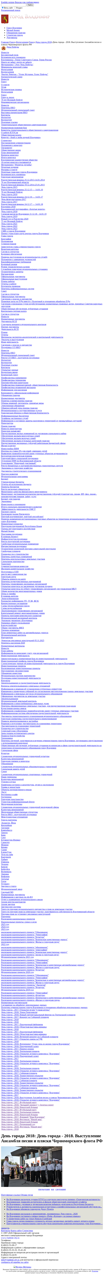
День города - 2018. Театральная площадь (20, 1051)
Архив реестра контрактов (13, 902)
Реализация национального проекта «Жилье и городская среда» (30, 1000)
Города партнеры (9, 820)
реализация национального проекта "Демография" (24, 934)
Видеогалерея (7, 72)
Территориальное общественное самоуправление (23, 125)
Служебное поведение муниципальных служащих (24, 269)
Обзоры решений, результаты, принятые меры (22, 403)
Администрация (8, 244)
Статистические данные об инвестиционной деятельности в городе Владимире (38, 663)
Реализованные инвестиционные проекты (20, 668)
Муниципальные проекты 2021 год (17, 957)
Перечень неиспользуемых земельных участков (23, 559)
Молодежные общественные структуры (19, 812)
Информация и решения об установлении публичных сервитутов (31, 689)
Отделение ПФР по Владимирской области (21, 461)
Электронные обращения (12, 405)
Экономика (6, 501)
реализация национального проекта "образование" (24, 947)
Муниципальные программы (14, 476)
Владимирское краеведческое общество (19, 160)
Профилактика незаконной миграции (18, 387)
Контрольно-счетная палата (14, 311)
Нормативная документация (14, 1002)
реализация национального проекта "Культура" (23, 937)
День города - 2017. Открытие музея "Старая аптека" (25, 1010)
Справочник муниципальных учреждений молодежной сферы (30, 807)
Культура (5, 753)
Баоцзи (4, 867)
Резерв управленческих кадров (15, 267)
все (52, 1189)
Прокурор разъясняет (11, 431)
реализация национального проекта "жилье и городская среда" (30, 955)
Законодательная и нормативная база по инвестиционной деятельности (34, 658)
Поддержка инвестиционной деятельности (21, 678)
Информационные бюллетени (15, 416)
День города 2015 (9, 187)
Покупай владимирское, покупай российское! (22, 516)
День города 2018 (43, 42)
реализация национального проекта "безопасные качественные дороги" (34, 952)
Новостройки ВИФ (10, 448)
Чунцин (4, 864)
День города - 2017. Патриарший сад (18, 1124)
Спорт (4, 771)
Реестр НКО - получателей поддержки (19, 814)
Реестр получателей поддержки (15, 541)
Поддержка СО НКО (10, 347)
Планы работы (8, 281)
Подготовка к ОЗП (10, 572)
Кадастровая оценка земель (13, 708)
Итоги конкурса (8, 157)
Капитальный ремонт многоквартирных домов (23, 613)
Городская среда (8, 576)
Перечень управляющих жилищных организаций (24, 584)
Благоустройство (9, 625)
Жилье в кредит (8, 445)
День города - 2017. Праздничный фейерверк (22, 1024)
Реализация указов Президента (15, 514)
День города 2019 (9, 216)
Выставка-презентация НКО (14, 112)
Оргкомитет (6, 148)
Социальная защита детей (13, 769)
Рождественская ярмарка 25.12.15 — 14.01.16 (22, 189)
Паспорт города (8, 512)
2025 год (5, 924)
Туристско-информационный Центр (18, 802)
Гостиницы (6, 797)
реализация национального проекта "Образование (24, 932)
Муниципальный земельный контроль (19, 701)
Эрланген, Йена (8, 823)
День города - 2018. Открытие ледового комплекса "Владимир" (30, 1054)
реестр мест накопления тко (14, 574)
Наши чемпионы (9, 777)
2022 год (5, 944)
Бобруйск (5, 869)
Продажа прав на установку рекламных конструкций (25, 914)
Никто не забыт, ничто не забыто (16, 62)
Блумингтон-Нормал (10, 840)
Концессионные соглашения (14, 603)
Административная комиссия (14, 566)
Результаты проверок (10, 286)
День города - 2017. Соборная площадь (19, 1073)
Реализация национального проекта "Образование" (25, 960)
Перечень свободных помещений (16, 556)
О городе (5, 84)
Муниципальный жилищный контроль (19, 618)
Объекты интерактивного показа (16, 789)
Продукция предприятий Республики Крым (21, 526)
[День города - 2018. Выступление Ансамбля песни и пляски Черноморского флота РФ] (31, 1166)
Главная (4, 42)
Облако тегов (27, 1195)
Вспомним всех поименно (13, 57)
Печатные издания (9, 167)
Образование (7, 763)
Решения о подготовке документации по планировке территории (31, 723)
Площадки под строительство (15, 554)
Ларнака (5, 874)
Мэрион (5, 845)
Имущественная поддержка (14, 546)
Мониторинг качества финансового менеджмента (24, 491)
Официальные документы (13, 276)
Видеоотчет (6, 120)
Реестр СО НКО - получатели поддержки (20, 358)
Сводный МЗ (7, 892)
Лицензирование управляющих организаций (22, 611)
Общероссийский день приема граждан (19, 408)
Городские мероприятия (12, 177)
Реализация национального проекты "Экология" (23, 985)
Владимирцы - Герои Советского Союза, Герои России (26, 60)
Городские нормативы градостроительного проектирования (29, 719)
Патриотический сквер (11, 77)
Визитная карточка (10, 249)
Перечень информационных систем (17, 289)
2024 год (5, 927)
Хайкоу (4, 859)
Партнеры (5, 916)
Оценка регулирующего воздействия (18, 529)
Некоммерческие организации (15, 102)
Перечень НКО (8, 107)
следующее (61, 1189)
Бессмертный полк (9, 55)
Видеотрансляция (9, 372)
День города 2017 (9, 202)
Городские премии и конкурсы (15, 761)
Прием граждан (8, 426)
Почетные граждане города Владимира (19, 172)
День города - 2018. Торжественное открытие (22, 1075)
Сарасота (5, 842)
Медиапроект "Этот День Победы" (17, 64)
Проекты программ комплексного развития (21, 615)
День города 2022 (9, 226)
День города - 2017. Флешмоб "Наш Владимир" (23, 1117)
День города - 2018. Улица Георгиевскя (19, 1012)
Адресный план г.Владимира (14, 731)
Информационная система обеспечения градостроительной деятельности (35, 713)
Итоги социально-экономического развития (21, 507)
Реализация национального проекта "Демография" (24, 962)
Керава (4, 847)
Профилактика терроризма (13, 380)
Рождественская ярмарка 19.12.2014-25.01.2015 (23, 185)
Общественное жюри (11, 150)
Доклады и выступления (12, 339)
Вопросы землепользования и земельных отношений (25, 686)
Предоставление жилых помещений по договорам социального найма (33, 433)
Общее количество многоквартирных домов (21, 591)
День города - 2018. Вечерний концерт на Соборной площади (29, 1037)
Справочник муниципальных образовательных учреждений (29, 766)
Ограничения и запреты (12, 271)
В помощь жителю (9, 596)
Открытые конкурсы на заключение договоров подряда (26, 586)
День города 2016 (9, 194)
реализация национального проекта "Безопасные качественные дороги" (34, 939)
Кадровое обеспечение (11, 254)
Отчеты (4, 335)
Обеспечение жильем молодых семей (18, 438)
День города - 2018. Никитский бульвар (19, 1107)
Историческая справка (11, 89)
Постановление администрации (16, 143)
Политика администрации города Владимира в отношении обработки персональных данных (44, 1007)
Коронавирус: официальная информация (20, 393)
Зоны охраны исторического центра (17, 733)
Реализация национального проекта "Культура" (23, 970)
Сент (3, 837)
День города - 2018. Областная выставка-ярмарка (24, 1027)
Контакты (5, 115)
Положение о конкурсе (11, 145)
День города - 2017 (10, 1058)
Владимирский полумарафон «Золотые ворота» (23, 209)
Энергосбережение (10, 598)
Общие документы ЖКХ (12, 628)
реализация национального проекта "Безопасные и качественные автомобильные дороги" (42, 980)
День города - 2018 (10, 1019)
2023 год (5, 929)
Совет (4, 291)
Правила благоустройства (13, 736)
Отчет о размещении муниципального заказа (22, 899)
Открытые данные (9, 370)
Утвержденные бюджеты (12, 482)
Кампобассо (6, 830)
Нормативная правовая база (14, 128)
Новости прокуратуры (11, 428)
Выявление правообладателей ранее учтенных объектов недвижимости (34, 453)
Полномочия (7, 241)
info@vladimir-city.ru (10, 1260)
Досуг (4, 792)
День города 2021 (9, 224)
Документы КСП (9, 321)
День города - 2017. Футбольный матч (18, 1102)
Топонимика (7, 738)
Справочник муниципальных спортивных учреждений (26, 774)
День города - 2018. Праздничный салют (20, 1046)
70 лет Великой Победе (12, 100)
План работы (7, 651)
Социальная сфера (9, 750)
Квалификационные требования (16, 262)
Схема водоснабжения (11, 608)
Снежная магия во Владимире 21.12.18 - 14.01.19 (23, 214)
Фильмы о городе (9, 169)
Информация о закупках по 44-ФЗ (17, 897)
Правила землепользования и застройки (19, 721)
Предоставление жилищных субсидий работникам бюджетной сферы (33, 443)
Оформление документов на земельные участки (23, 696)
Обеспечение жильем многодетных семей (20, 436)
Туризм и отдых (8, 782)
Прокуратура (7, 423)
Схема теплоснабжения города (15, 606)
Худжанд (5, 884)
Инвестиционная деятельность (15, 655)
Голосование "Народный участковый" (18, 463)
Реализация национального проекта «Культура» (23, 995)
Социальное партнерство (12, 561)
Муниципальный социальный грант (18, 110)
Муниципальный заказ (11, 889)
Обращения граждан (15, 33)
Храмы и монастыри (10, 787)
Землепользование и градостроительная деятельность (26, 683)
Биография (6, 239)
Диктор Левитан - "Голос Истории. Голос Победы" (24, 74)
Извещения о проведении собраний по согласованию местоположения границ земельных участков (47, 691)
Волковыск (6, 871)
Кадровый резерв (9, 264)
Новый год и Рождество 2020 (14, 219)
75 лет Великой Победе (12, 221)
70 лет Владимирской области (15, 182)
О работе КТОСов (9, 132)
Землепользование (9, 699)
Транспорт (6, 564)
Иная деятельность (9, 342)
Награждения (7, 274)
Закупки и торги (8, 886)
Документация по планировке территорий (20, 726)
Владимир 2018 (8, 207)
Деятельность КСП (10, 329)
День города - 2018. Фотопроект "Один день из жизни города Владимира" (35, 1044)
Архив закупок (8, 904)
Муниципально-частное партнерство (18, 676)
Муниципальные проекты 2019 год (17, 990)
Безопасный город (9, 375)
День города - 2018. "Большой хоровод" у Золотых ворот (27, 1105)
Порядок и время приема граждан (16, 401)
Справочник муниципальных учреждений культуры (25, 756)
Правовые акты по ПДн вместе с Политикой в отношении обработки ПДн (35, 301)
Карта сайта (16, 1230)
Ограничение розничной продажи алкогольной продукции (28, 549)
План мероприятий (10, 152)
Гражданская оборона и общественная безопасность (25, 413)
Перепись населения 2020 (13, 643)
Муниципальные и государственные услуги (21, 410)
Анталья (5, 879)
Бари (3, 835)
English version (7, 2)
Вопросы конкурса (9, 155)
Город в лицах (7, 97)
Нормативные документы (13, 319)
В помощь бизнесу (9, 536)
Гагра (3, 881)
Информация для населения (14, 390)
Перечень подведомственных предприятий (21, 581)
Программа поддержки (11, 534)
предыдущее (44, 1189)
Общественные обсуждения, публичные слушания (24, 309)
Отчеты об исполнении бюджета (16, 484)
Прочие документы (10, 327)
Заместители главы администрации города (21, 247)
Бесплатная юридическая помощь (16, 456)
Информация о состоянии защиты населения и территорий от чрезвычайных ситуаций (41, 421)
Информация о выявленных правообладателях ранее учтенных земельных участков (40, 711)
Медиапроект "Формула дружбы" (16, 165)
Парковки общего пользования (15, 623)
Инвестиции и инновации (13, 504)
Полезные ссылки (9, 122)
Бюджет (4, 479)
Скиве (4, 850)
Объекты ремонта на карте (13, 579)
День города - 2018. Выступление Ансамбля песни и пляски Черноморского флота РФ (41, 1097)
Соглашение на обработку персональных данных (24, 1005)
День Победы (12, 47)
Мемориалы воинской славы (14, 67)
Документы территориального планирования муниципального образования (36, 716)
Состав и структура (10, 251)
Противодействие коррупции (14, 382)
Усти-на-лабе (7, 854)
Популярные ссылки (11, 1195)
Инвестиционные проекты (13, 666)
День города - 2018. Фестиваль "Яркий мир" (21, 1119)
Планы (4, 332)
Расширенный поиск (10, 10)
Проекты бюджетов (10, 487)
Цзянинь (5, 862)
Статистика (27, 1230)
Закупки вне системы (11, 907)
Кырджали (6, 857)
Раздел (19, 8)
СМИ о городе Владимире (13, 231)
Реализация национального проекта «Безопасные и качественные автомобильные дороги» (43, 998)
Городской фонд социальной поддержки (19, 458)
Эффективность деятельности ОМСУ (18, 509)
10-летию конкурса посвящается (16, 162)
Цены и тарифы (8, 594)
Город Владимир (14, 28)
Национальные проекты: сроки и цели (19, 922)
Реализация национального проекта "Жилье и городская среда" (30, 967)
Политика (95, 1271)
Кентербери (6, 825)
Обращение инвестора (11, 673)
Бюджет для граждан (10, 499)
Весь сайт (8, 8)
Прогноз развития (9, 474)
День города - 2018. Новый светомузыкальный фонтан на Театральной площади (38, 1015)
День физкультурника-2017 (13, 199)
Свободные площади (10, 551)
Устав (3, 87)
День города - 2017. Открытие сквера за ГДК (22, 1039)
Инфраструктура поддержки (14, 539)
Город (12, 42)
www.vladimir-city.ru (10, 1238)
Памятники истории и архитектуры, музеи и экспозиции (27, 785)
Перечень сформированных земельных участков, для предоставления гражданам (38, 706)
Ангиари (5, 828)
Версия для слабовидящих (27, 2)
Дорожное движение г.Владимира (16, 620)
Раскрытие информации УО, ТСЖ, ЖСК (20, 601)
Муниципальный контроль (13, 635)
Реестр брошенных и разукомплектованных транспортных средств (32, 466)
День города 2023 (9, 228)
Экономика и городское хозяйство (17, 468)
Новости (5, 52)
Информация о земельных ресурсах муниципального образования (31, 694)
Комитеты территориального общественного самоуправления (29, 130)
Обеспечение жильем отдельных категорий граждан (25, 441)
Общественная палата (11, 135)
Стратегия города (14, 35)
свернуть (5, 1228)
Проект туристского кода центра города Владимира (25, 233)
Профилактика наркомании (14, 378)
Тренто (4, 832)
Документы (11, 37)
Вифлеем (5, 876)
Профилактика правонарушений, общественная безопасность (29, 385)
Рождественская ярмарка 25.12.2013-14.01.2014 (23, 180)
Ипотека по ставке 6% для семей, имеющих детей (24, 451)
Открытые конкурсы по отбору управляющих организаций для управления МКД (38, 589)
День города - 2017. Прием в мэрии (17, 1049)
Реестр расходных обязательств (15, 489)
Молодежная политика (11, 804)
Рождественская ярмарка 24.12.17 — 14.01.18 (22, 204)
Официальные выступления (14, 279)
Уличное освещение (10, 630)
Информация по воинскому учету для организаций (24, 653)
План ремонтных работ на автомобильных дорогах (24, 632)
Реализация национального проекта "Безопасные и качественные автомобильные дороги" (43, 965)
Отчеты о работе (8, 284)
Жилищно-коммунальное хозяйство (17, 569)
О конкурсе (6, 140)
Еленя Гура (6, 852)
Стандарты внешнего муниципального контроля (23, 324)
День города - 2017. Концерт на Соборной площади (25, 1017)
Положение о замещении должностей (18, 259)
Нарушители (7, 637)
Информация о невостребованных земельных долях (25, 703)
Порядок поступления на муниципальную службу (24, 257)
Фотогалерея (22, 42)
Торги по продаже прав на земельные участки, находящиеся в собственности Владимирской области (48, 911)
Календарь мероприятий (12, 759)
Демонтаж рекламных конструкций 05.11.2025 (22, 640)
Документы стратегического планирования (21, 471)
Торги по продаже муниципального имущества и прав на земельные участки (36, 909)
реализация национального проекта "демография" (24, 950)
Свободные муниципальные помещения (19, 544)
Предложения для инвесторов (15, 671)
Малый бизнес (13, 30)
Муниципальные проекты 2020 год (17, 972)
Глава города (7, 236)
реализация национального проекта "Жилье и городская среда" (30, 942)
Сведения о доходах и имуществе (16, 299)
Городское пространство (12, 799)
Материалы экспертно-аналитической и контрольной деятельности (32, 337)
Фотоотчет (6, 117)
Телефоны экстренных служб (14, 418)
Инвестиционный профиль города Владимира (22, 661)
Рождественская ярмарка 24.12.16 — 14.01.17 (22, 197)
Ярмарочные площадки (12, 524)
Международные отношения (14, 817)
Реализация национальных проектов (18, 919)
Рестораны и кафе (9, 794)
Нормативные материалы (13, 646)
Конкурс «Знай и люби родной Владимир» (21, 137)
